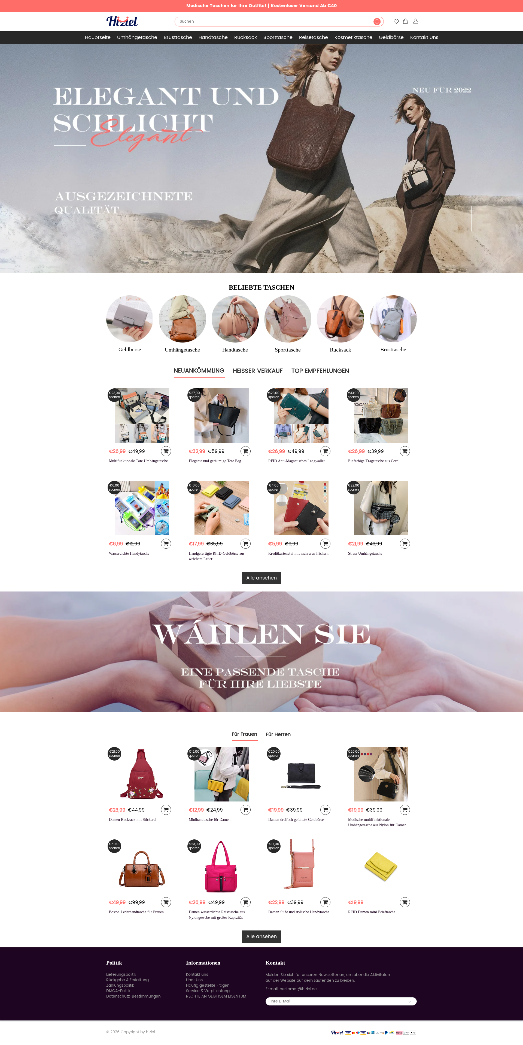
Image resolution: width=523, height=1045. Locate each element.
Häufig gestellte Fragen (208, 985)
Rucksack (245, 37)
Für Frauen (244, 734)
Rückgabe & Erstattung (127, 980)
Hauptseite (98, 37)
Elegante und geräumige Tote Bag (215, 461)
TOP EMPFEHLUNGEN (320, 371)
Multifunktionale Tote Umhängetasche (138, 461)
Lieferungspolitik (121, 974)
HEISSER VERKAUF (258, 371)
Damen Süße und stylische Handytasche (298, 912)
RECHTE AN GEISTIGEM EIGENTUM (216, 996)
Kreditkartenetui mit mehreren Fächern (298, 553)
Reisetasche (313, 37)
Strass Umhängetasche (365, 553)
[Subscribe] (410, 1001)
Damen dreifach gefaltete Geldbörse (296, 820)
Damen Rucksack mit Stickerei (132, 820)
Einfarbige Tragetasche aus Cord (373, 461)
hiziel (150, 1032)
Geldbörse (391, 37)
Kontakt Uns (424, 37)
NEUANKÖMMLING (199, 371)
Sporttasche (278, 37)
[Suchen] (377, 21)
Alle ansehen (261, 578)
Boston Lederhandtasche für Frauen (136, 912)
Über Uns (194, 980)
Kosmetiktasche (353, 37)
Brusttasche (178, 37)
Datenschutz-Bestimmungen (133, 996)
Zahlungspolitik (120, 985)
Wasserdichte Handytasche (129, 553)
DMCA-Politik (118, 991)
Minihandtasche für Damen (209, 820)
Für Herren (278, 734)
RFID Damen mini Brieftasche (371, 912)
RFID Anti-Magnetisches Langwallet (296, 461)
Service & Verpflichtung (208, 991)
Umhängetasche (137, 37)
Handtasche (213, 37)
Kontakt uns (197, 974)
